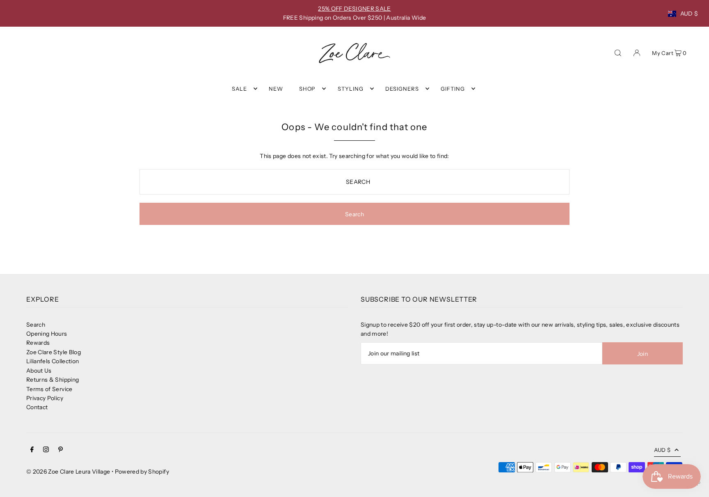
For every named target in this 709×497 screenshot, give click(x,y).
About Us (39, 370)
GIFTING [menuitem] (453, 88)
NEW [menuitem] (276, 88)
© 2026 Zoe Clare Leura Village (68, 471)
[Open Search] (618, 52)
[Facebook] (32, 450)
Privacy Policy (44, 398)
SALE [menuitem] (239, 88)
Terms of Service (49, 389)
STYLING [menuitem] (351, 88)
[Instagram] (46, 450)
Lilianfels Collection (52, 361)
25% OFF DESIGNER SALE (354, 8)
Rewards (38, 342)
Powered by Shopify (142, 471)
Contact (37, 407)
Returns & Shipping (52, 379)
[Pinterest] (60, 450)
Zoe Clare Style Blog (53, 352)
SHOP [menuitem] (307, 88)
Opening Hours (46, 333)
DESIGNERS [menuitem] (402, 88)
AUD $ (689, 13)
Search (35, 324)
